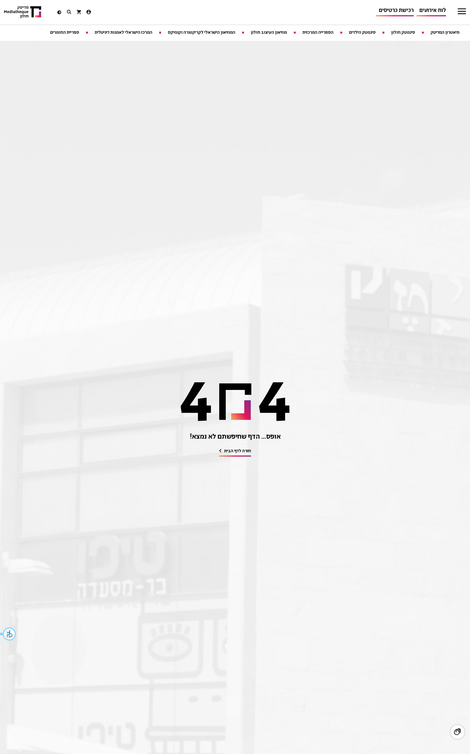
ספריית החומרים (64, 32)
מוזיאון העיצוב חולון (269, 32)
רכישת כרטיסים (396, 10)
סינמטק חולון (403, 32)
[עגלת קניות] (79, 13)
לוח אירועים (432, 10)
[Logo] (22, 12)
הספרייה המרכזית (317, 32)
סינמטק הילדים (362, 32)
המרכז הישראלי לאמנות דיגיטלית (123, 32)
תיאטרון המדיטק (445, 32)
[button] (8, 634)
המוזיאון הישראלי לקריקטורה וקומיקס (201, 32)
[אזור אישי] (88, 13)
